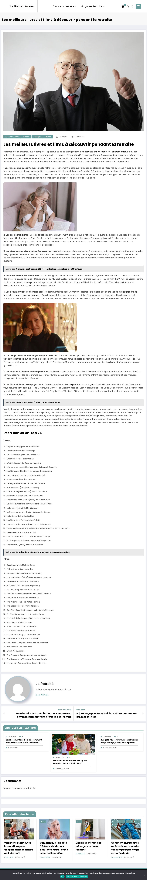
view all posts (42, 695)
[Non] (144, 875)
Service (137, 822)
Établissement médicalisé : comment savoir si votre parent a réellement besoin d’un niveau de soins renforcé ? (24, 741)
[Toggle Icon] (138, 6)
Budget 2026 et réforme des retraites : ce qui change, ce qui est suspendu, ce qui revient (119, 741)
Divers (7, 822)
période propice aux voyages (79, 384)
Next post (80, 710)
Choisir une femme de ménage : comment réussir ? (88, 846)
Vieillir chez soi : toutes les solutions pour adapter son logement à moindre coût (18, 848)
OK (62, 876)
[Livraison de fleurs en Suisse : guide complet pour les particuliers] (73, 744)
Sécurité (129, 822)
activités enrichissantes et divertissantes (105, 151)
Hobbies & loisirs (12, 137)
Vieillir (114, 825)
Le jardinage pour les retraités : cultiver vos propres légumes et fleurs (106, 715)
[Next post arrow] (143, 713)
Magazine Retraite (91, 6)
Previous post (64, 710)
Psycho (48, 137)
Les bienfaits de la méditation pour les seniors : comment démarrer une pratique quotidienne (43, 715)
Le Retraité (63, 137)
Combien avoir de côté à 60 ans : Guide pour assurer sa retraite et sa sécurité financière (54, 848)
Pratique (37, 137)
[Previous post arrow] (4, 713)
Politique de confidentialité (77, 876)
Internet (26, 137)
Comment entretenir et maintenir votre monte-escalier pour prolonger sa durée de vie (125, 848)
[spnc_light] (132, 6)
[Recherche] (128, 6)
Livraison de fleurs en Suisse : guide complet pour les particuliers (70, 762)
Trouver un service (63, 6)
